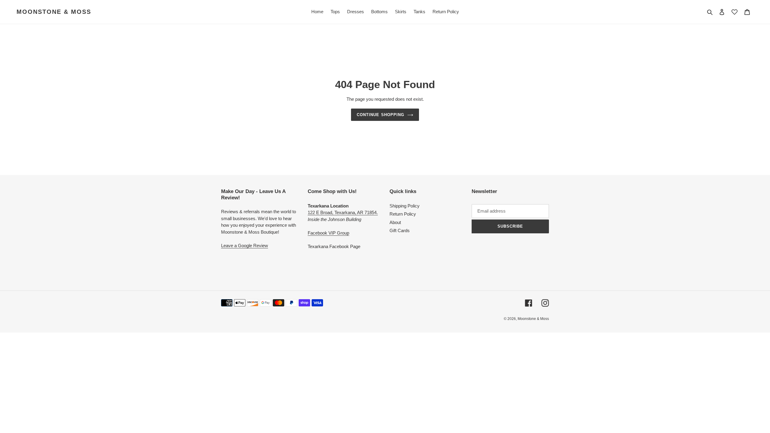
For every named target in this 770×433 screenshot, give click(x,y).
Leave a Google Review (244, 245)
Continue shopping (380, 114)
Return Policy (403, 213)
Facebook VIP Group (328, 232)
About (395, 222)
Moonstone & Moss (54, 11)
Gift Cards (400, 230)
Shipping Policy (405, 205)
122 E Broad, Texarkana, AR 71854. (343, 212)
